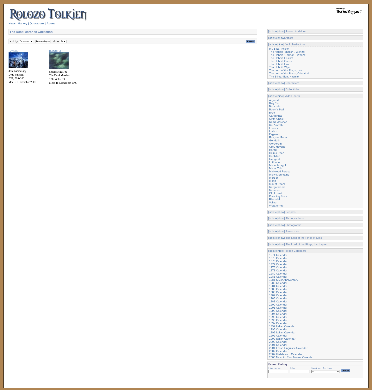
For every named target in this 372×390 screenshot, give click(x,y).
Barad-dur (275, 106)
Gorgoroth (275, 143)
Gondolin (274, 140)
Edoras (273, 128)
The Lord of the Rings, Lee (285, 70)
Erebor (273, 131)
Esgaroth (274, 134)
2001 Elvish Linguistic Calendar (288, 348)
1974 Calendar (278, 255)
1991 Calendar (278, 307)
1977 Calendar (278, 264)
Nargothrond (277, 187)
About (51, 23)
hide (280, 44)
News (12, 23)
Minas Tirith (276, 168)
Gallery (22, 23)
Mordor (273, 177)
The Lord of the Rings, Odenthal (289, 73)
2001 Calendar (278, 344)
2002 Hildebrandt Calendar (285, 354)
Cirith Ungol (276, 118)
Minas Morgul (277, 165)
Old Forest (275, 193)
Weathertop (276, 205)
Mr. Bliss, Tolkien (279, 48)
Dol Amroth (276, 125)
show (281, 31)
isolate (273, 31)
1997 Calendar (278, 323)
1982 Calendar (278, 282)
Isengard (274, 159)
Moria (272, 180)
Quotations (37, 23)
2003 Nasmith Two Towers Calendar (291, 357)
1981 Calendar (278, 276)
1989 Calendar (278, 301)
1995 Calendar (278, 317)
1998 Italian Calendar (282, 332)
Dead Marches (278, 121)
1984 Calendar (278, 286)
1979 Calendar (278, 270)
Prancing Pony (278, 196)
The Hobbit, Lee (279, 64)
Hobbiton (274, 156)
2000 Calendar (278, 341)
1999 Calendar (278, 335)
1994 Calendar (278, 313)
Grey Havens (277, 146)
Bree (272, 112)
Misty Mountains (279, 174)
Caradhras (275, 115)
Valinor (273, 202)
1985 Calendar (278, 289)
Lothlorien (275, 162)
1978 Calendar (278, 267)
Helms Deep (276, 152)
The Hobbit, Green (280, 61)
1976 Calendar (278, 261)
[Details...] (14, 50)
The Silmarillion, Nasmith (284, 76)
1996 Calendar (278, 320)
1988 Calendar (278, 298)
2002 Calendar (278, 351)
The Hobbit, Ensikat (281, 57)
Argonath (274, 100)
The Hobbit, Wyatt (280, 67)
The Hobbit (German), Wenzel (287, 54)
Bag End (274, 103)
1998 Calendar (278, 329)
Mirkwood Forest (279, 171)
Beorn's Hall (276, 109)
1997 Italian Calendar (282, 326)
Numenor (275, 190)
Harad (273, 149)
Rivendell (274, 199)
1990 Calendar (278, 304)
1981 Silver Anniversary (283, 279)
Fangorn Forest (278, 137)
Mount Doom (277, 183)
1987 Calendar (278, 295)
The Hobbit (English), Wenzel (287, 51)
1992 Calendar (278, 310)
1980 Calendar (278, 273)
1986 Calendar (278, 292)
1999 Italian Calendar (282, 338)
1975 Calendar (278, 258)
